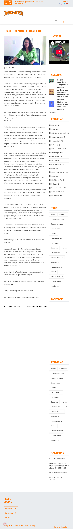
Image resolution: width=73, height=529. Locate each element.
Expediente (65, 527)
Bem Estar (55, 129)
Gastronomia (56, 164)
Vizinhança (55, 196)
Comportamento (57, 137)
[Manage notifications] (4, 524)
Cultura (54, 145)
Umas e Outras (56, 192)
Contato (57, 527)
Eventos (54, 160)
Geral (53, 168)
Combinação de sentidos (36, 306)
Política (54, 184)
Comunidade (55, 141)
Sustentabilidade (57, 188)
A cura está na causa (13, 306)
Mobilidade (55, 176)
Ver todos (52, 112)
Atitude (54, 125)
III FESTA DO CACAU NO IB (23, 2)
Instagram (61, 4)
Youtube (67, 4)
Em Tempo (55, 153)
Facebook (59, 4)
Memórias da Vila (57, 172)
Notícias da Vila (56, 180)
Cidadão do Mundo (58, 133)
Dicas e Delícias (56, 149)
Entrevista (55, 157)
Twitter (64, 4)
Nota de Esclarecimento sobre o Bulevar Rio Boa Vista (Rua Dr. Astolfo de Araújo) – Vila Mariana (29, 3)
